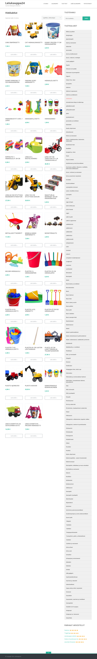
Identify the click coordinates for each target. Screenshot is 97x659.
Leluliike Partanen (69, 642)
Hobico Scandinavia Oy (71, 639)
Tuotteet (64, 3)
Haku (86, 18)
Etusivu (46, 3)
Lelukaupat (55, 3)
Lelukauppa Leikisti (70, 636)
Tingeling (67, 633)
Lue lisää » (14, 54)
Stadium (67, 630)
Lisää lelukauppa (75, 3)
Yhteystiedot (88, 3)
